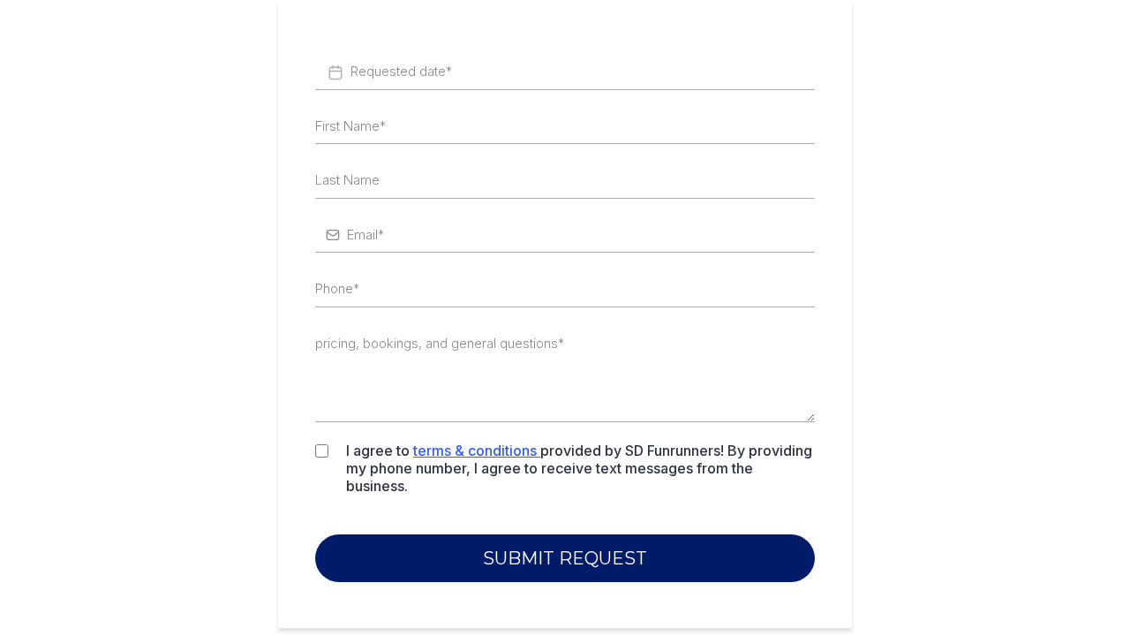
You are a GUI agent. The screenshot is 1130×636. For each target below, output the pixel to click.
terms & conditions (475, 450)
